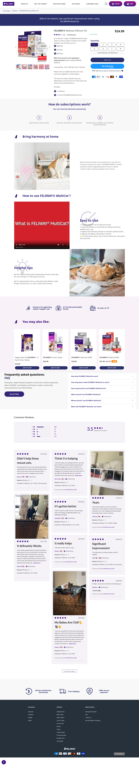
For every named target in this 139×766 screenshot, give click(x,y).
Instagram (30, 712)
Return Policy (60, 714)
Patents (59, 726)
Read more (78, 475)
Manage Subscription (91, 712)
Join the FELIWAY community (92, 720)
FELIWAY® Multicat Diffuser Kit (29, 11)
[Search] (106, 4)
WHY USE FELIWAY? (40, 4)
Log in (117, 4)
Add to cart (27, 368)
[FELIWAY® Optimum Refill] (83, 342)
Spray (52, 357)
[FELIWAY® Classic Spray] (55, 342)
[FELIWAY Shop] (8, 4)
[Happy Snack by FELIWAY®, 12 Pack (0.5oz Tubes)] (27, 342)
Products (15, 11)
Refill (81, 357)
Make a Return (60, 717)
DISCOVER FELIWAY (59, 4)
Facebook (30, 714)
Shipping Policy (60, 712)
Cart (131, 4)
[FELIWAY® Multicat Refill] (112, 342)
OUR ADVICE (76, 4)
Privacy (58, 729)
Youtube (30, 717)
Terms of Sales (60, 720)
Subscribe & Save (92, 4)
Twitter (30, 720)
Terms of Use (60, 723)
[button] (4, 762)
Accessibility (60, 741)
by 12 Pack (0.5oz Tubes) (27, 358)
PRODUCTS (24, 4)
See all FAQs (14, 394)
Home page (6, 11)
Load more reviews (69, 671)
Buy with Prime (60, 738)
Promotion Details (61, 735)
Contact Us (88, 717)
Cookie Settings (61, 732)
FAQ (86, 714)
